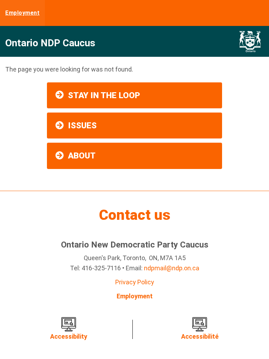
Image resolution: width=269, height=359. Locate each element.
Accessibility (68, 336)
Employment (22, 12)
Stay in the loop (104, 95)
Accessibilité (200, 336)
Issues (82, 125)
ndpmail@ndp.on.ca (171, 268)
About (82, 156)
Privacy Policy (134, 282)
